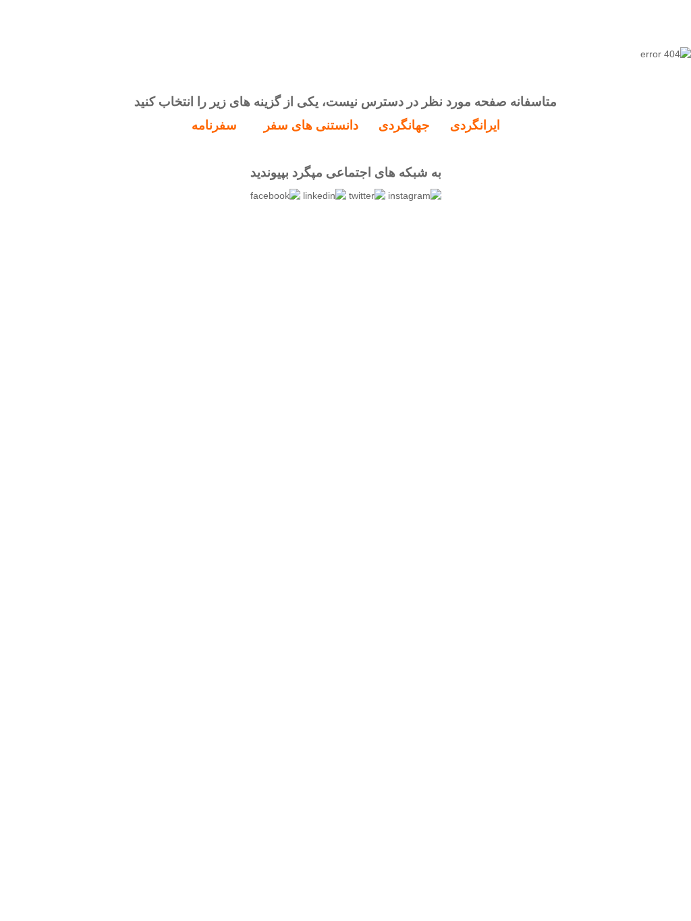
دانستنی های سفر (311, 125)
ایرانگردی (475, 125)
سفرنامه (214, 125)
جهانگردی (404, 125)
